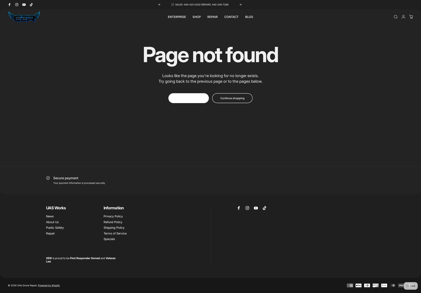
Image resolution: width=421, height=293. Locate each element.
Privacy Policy (113, 216)
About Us (52, 222)
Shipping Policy (114, 227)
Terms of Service (115, 233)
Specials (109, 239)
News (50, 216)
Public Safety (55, 227)
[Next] (240, 4)
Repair (50, 233)
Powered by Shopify (49, 285)
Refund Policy (113, 222)
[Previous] (159, 4)
